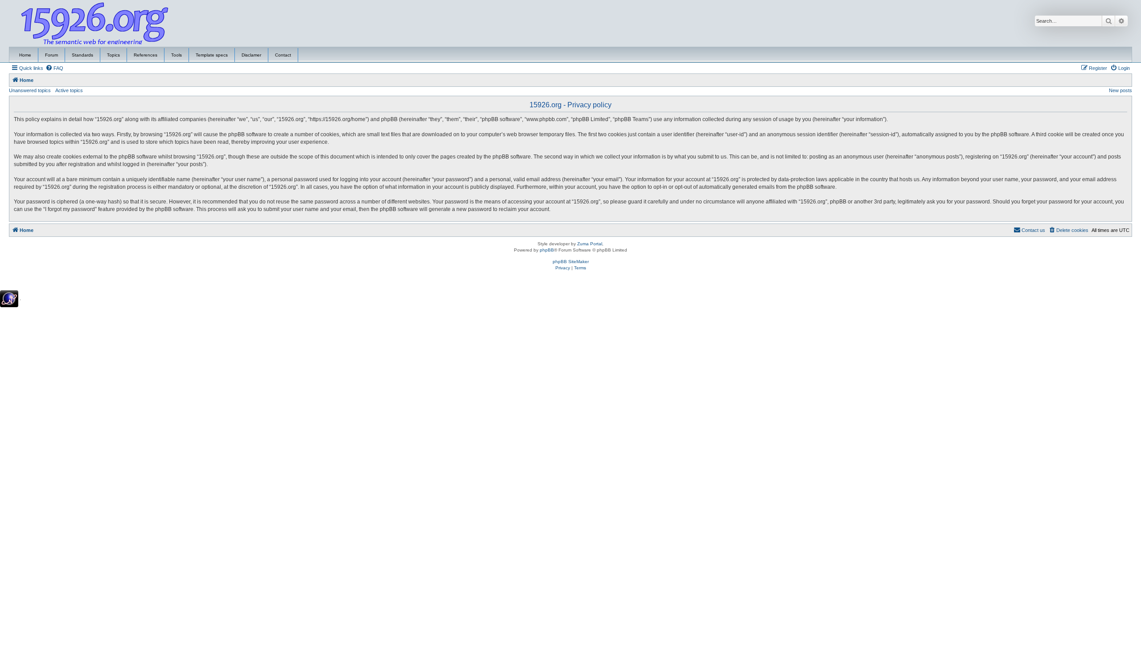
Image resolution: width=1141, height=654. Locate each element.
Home (25, 55)
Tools (176, 55)
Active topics (69, 90)
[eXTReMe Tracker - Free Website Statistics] (9, 298)
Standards (82, 55)
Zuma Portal (589, 243)
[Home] (95, 23)
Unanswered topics (30, 90)
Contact (283, 55)
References (145, 55)
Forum (51, 55)
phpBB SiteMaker (571, 261)
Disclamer (251, 55)
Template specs (212, 55)
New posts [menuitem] (1120, 90)
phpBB (547, 250)
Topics (113, 55)
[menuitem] (54, 68)
